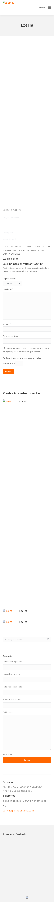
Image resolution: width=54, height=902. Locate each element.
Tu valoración (9, 289)
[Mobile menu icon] (49, 7)
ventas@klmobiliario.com (18, 810)
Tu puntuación (9, 278)
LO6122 (23, 611)
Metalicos (15, 218)
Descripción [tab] (8, 232)
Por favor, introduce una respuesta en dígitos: (22, 358)
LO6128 (23, 622)
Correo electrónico (11, 336)
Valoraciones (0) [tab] (10, 239)
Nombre (7, 324)
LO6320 (23, 401)
